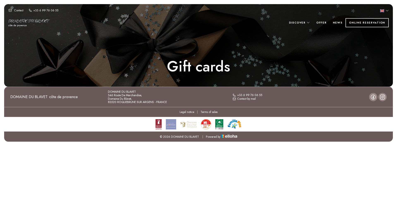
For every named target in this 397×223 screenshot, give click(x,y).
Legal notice (187, 112)
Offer (321, 23)
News (338, 23)
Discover (298, 23)
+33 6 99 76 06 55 (249, 95)
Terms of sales (209, 112)
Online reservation (367, 23)
